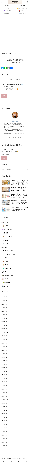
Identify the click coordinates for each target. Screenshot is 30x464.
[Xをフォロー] (12, 137)
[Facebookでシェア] (5, 400)
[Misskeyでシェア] (25, 396)
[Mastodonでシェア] (11, 396)
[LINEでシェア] (25, 400)
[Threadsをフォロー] (14, 137)
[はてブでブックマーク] (18, 400)
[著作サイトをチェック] (10, 137)
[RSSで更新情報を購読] (20, 137)
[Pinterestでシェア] (8, 404)
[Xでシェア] (5, 396)
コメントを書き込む (14, 79)
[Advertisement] (15, 32)
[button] (27, 170)
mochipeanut (15, 121)
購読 (4, 96)
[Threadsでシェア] (11, 400)
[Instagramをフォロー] (16, 137)
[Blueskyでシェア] (18, 396)
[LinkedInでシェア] (15, 404)
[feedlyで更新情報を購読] (18, 137)
